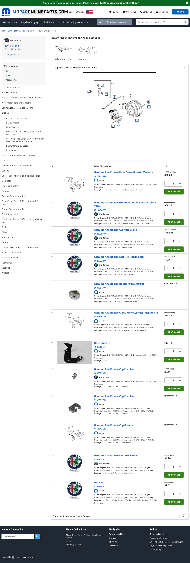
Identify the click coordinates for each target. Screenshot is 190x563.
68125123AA (100, 209)
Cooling (5, 170)
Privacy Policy (155, 549)
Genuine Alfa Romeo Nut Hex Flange (115, 455)
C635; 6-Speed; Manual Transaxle (18, 155)
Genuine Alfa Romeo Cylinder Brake (115, 229)
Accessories (12, 79)
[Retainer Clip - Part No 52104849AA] (74, 437)
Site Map (112, 538)
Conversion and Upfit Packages (17, 165)
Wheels (5, 272)
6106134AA (99, 486)
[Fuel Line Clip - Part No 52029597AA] (74, 407)
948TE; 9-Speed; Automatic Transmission (22, 97)
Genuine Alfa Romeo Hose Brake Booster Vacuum (123, 172)
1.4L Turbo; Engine (11, 87)
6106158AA (99, 459)
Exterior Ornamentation (13, 196)
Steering (6, 267)
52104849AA (100, 429)
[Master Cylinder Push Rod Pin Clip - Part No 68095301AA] (74, 324)
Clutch (5, 160)
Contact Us (113, 545)
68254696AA (100, 176)
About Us (113, 542)
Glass (4, 232)
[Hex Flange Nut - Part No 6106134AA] (74, 490)
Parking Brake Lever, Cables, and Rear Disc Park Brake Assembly (25, 140)
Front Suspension (10, 214)
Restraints (7, 262)
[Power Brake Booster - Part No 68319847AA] (74, 295)
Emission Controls (11, 185)
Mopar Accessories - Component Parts (21, 247)
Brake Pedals (12, 122)
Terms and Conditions (159, 534)
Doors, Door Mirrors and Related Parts (21, 175)
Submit (37, 536)
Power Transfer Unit (12, 252)
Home (4, 31)
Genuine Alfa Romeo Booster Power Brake (119, 283)
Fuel (4, 227)
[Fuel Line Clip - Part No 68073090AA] (74, 375)
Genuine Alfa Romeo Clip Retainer (114, 425)
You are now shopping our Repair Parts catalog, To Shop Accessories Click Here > (91, 3)
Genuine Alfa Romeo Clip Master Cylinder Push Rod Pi (126, 312)
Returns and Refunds (158, 538)
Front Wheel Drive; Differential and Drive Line (22, 220)
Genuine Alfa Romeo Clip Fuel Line (114, 369)
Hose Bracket (102, 343)
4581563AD (99, 347)
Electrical (6, 180)
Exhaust (6, 191)
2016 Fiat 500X (14, 31)
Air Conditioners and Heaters (16, 102)
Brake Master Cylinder (17, 118)
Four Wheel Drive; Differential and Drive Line (22, 202)
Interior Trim (8, 237)
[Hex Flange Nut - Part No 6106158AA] (74, 463)
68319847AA (100, 287)
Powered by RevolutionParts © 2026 (17, 557)
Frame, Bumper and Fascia (15, 209)
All (7, 71)
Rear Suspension (10, 257)
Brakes (5, 112)
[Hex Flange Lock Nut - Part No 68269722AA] (74, 264)
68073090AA (100, 373)
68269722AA (100, 260)
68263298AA (100, 233)
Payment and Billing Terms (161, 545)
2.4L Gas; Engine (10, 92)
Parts (8, 75)
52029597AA (100, 400)
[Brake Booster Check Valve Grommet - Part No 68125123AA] (74, 210)
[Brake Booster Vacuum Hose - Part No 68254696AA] (74, 184)
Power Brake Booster (17, 145)
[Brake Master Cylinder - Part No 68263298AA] (74, 237)
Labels (5, 242)
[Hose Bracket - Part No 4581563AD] (74, 352)
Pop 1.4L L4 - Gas (29, 31)
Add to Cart (174, 191)
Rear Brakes (12, 150)
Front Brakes (12, 127)
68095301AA (100, 316)
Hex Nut (99, 482)
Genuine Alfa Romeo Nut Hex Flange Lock (119, 256)
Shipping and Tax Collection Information (166, 542)
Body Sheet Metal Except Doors (17, 107)
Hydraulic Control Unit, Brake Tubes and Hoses (24, 133)
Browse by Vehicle (116, 534)
